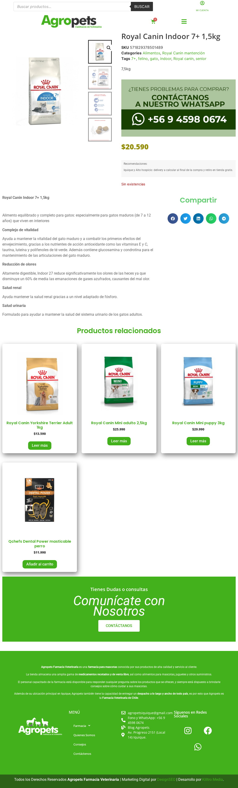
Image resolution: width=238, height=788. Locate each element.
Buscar (141, 6)
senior (201, 58)
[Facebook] (208, 730)
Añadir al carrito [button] (39, 564)
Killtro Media (212, 779)
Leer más (40, 445)
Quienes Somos (84, 735)
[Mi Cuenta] (202, 3)
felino (143, 58)
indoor (165, 58)
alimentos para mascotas (158, 674)
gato (154, 58)
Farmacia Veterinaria (65, 667)
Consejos (79, 744)
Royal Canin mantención (183, 53)
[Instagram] (188, 730)
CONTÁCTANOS (119, 626)
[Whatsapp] (198, 747)
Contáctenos (82, 754)
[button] (184, 21)
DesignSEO (166, 779)
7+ (133, 58)
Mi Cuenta (202, 10)
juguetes (181, 674)
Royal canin (183, 58)
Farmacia (79, 726)
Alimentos (151, 53)
